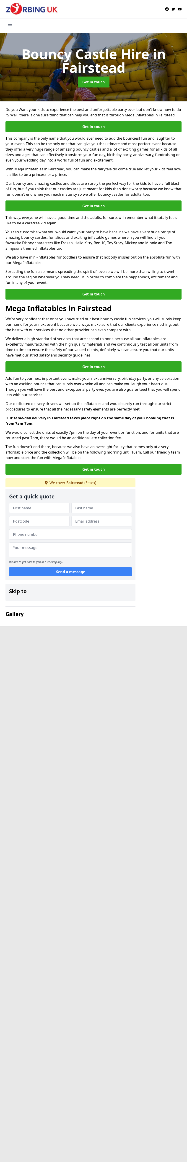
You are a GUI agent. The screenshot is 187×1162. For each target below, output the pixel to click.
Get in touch (93, 82)
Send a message (70, 571)
